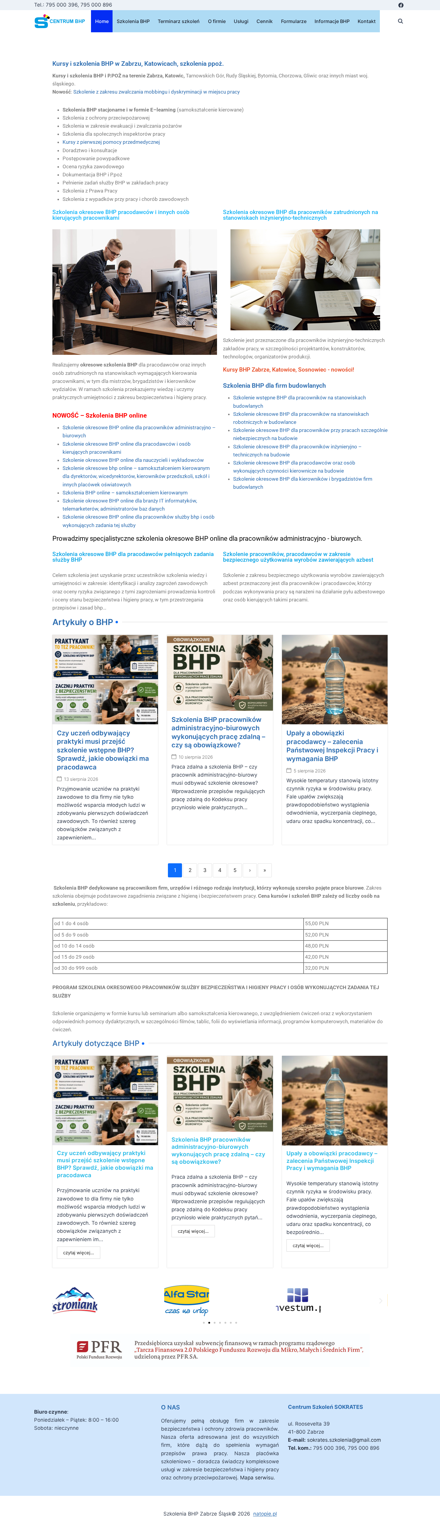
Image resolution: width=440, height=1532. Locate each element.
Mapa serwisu (257, 1478)
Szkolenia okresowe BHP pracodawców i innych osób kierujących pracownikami (120, 215)
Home (102, 21)
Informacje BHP (332, 21)
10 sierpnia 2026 (196, 757)
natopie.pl (265, 1514)
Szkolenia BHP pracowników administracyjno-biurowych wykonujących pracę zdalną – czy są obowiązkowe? (218, 1150)
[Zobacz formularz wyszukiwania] (400, 21)
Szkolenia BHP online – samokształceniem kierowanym (125, 493)
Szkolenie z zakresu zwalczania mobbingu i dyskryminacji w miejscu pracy (156, 92)
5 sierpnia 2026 (310, 771)
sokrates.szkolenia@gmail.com (344, 1440)
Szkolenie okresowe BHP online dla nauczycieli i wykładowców (133, 460)
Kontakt (367, 21)
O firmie (217, 21)
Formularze (294, 21)
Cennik (265, 21)
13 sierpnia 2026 (81, 779)
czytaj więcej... (78, 1252)
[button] (59, 1300)
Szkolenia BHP (133, 21)
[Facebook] (401, 5)
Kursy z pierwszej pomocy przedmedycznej (111, 142)
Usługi (241, 21)
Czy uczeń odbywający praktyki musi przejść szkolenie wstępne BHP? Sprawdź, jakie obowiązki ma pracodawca (103, 750)
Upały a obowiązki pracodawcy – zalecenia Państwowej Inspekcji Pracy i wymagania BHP (331, 1160)
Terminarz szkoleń (179, 21)
